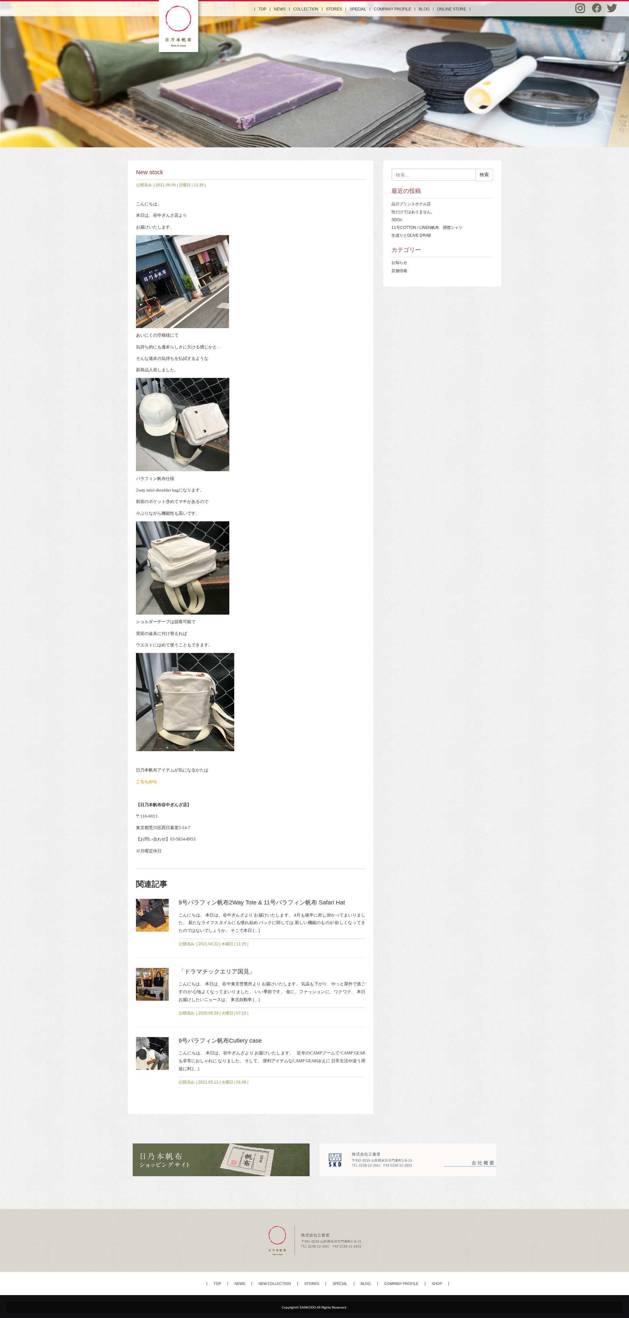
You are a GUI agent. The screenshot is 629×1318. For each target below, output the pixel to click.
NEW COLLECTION (274, 1284)
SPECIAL (358, 9)
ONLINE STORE (451, 9)
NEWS (280, 9)
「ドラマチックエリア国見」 (217, 971)
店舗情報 (399, 271)
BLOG (424, 9)
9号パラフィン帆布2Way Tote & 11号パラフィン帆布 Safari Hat (262, 902)
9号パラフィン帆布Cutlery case (220, 1040)
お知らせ (399, 262)
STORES (334, 9)
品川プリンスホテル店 (411, 204)
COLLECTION (305, 9)
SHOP (437, 1284)
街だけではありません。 (413, 212)
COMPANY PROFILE (392, 9)
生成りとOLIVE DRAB (411, 235)
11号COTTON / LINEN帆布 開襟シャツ (427, 227)
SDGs (396, 219)
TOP (262, 9)
